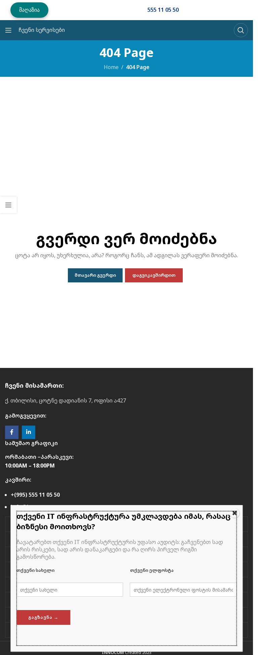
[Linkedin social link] (28, 432)
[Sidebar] (8, 205)
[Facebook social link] (11, 432)
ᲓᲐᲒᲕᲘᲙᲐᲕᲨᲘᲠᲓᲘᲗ (153, 275)
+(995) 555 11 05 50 (35, 494)
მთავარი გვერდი (95, 275)
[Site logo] (97, 9)
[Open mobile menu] (8, 30)
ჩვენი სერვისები (41, 30)
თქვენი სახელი (35, 570)
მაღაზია (29, 9)
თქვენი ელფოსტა (152, 570)
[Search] (240, 30)
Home (111, 67)
